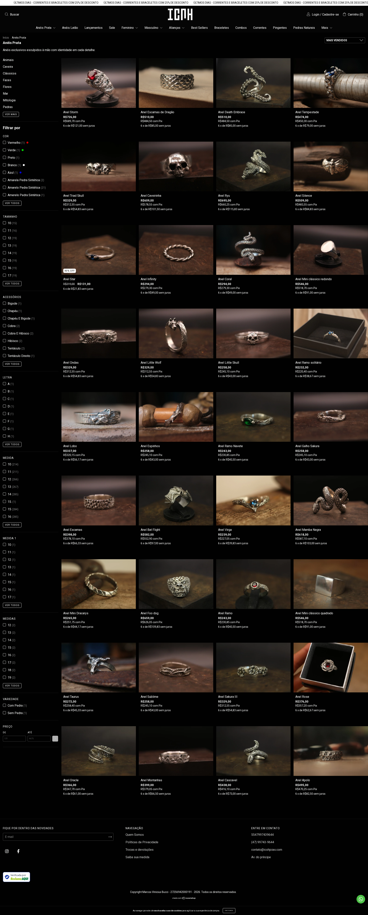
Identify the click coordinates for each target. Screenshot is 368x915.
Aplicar (55, 739)
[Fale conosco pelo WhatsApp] (360, 899)
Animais (8, 60)
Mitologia (9, 100)
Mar (5, 93)
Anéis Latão (70, 28)
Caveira (8, 67)
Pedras (8, 107)
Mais (325, 28)
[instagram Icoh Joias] (7, 851)
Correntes (259, 28)
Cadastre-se (330, 14)
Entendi (229, 910)
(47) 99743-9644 (262, 842)
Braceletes (221, 28)
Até (30, 732)
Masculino (152, 28)
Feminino (128, 28)
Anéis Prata (44, 28)
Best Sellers (199, 28)
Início (6, 37)
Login (315, 14)
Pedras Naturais (304, 28)
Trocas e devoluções (140, 849)
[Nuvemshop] (184, 898)
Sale (112, 28)
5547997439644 (262, 835)
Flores (7, 87)
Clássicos (9, 73)
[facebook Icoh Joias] (18, 851)
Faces (7, 80)
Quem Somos (135, 835)
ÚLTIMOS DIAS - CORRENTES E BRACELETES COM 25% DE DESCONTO (58, 2)
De (4, 732)
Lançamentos (94, 28)
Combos (241, 28)
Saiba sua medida (137, 857)
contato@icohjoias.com (266, 849)
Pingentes (280, 28)
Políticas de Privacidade (142, 842)
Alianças (175, 28)
